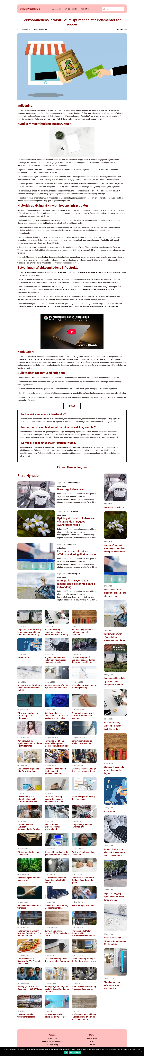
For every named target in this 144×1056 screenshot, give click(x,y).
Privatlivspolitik (75, 1053)
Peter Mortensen (40, 29)
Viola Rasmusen (72, 511)
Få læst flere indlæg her (72, 467)
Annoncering (57, 9)
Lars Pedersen (72, 544)
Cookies (75, 9)
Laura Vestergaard (73, 482)
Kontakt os (85, 9)
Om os (67, 9)
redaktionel (122, 29)
